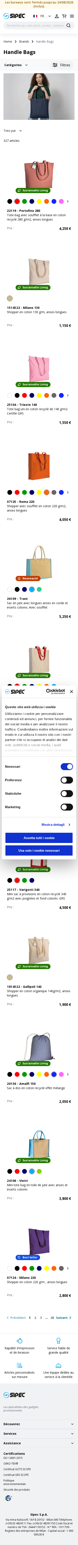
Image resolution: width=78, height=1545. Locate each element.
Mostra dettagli (53, 824)
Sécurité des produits (16, 1489)
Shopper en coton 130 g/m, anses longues (37, 312)
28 (52, 1318)
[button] (42, 16)
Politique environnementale (14, 1482)
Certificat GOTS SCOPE (17, 1469)
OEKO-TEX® (10, 1463)
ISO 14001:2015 (13, 1458)
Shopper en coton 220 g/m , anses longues (37, 1282)
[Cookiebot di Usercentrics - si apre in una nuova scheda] (48, 691)
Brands (24, 41)
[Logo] (14, 16)
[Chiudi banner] (71, 691)
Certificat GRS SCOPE (16, 1475)
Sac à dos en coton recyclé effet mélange (36, 1088)
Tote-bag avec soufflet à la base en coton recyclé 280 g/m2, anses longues (36, 217)
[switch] (67, 780)
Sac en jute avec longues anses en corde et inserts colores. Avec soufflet (37, 605)
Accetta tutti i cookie (39, 838)
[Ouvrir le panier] (64, 16)
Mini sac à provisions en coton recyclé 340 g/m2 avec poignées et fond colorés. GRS (36, 896)
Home (7, 41)
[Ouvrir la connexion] (56, 16)
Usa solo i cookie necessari (39, 850)
